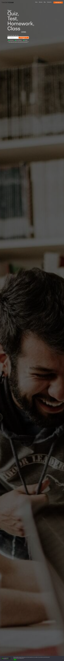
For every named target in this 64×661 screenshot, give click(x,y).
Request (23, 38)
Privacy (22, 42)
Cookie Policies (25, 42)
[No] (62, 658)
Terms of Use (19, 42)
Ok (14, 659)
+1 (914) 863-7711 (58, 2)
